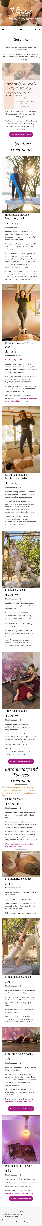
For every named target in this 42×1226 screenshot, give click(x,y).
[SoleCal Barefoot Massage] (21, 10)
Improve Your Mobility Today (21, 1109)
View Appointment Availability (21, 761)
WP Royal (26, 1222)
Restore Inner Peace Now (21, 1199)
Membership (6, 1214)
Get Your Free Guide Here (21, 134)
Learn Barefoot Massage (10, 1217)
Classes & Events (17, 1214)
